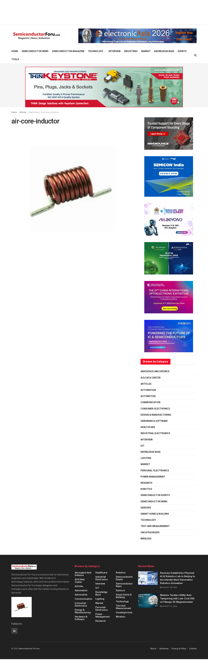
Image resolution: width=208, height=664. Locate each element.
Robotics (146, 489)
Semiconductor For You (29, 648)
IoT (142, 445)
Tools (15, 59)
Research (146, 483)
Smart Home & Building (155, 514)
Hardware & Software (154, 421)
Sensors (146, 507)
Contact (193, 648)
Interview (115, 51)
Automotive (148, 396)
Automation (148, 390)
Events (182, 51)
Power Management (153, 476)
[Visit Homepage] (36, 36)
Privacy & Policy (179, 648)
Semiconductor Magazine (68, 51)
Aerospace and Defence (155, 371)
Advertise (163, 648)
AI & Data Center (151, 377)
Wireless (146, 538)
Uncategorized (150, 532)
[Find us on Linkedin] (14, 631)
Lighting (146, 458)
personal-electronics (155, 470)
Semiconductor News (35, 51)
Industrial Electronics (155, 433)
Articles (22, 112)
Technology (95, 51)
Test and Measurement (155, 526)
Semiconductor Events (155, 495)
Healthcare (148, 427)
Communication (150, 402)
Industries (131, 51)
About (153, 648)
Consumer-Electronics (155, 408)
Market (146, 51)
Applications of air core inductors (44, 112)
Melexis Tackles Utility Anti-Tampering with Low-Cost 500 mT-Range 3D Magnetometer (177, 598)
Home (14, 51)
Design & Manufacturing (156, 415)
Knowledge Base (164, 51)
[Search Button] (195, 55)
